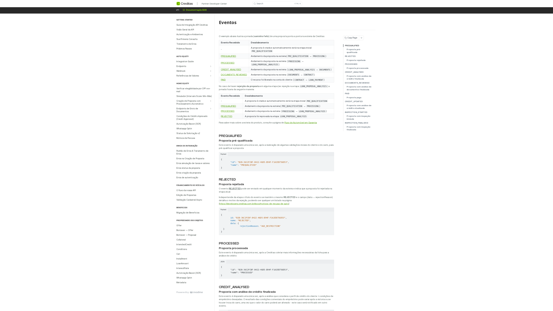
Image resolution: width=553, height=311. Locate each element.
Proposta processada (358, 68)
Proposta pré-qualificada (354, 51)
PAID (223, 80)
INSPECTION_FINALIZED (356, 123)
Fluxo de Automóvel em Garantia (300, 123)
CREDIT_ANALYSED (231, 69)
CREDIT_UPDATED (354, 101)
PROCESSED (228, 63)
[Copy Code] (330, 158)
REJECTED (226, 116)
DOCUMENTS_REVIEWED (234, 75)
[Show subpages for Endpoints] (211, 66)
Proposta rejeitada (356, 60)
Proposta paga (354, 97)
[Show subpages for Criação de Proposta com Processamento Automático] (211, 101)
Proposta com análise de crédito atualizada (359, 107)
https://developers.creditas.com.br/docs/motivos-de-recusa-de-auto (254, 204)
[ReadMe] (196, 292)
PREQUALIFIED (228, 56)
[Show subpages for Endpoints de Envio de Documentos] (211, 108)
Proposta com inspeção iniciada (358, 117)
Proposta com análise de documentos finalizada (359, 88)
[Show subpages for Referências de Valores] (211, 76)
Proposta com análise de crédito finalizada (359, 77)
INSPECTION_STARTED (356, 112)
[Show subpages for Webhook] (211, 71)
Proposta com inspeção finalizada (358, 128)
